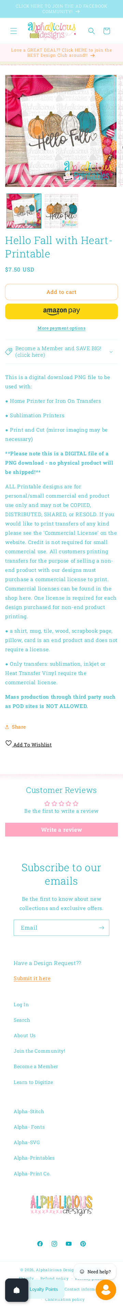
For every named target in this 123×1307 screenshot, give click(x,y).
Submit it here (32, 978)
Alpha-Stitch (29, 1111)
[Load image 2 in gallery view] (61, 211)
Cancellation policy (64, 1299)
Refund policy (54, 1278)
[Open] (16, 1290)
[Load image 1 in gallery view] (24, 211)
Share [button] (19, 726)
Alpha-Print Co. (32, 1173)
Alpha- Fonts (29, 1126)
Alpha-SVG (27, 1142)
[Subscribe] (101, 928)
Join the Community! (39, 1051)
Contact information (85, 1289)
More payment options (61, 328)
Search (22, 1020)
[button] (13, 30)
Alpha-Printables (34, 1157)
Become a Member (36, 1066)
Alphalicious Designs (57, 1269)
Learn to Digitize (33, 1082)
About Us (25, 1035)
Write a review (61, 829)
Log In (21, 1004)
